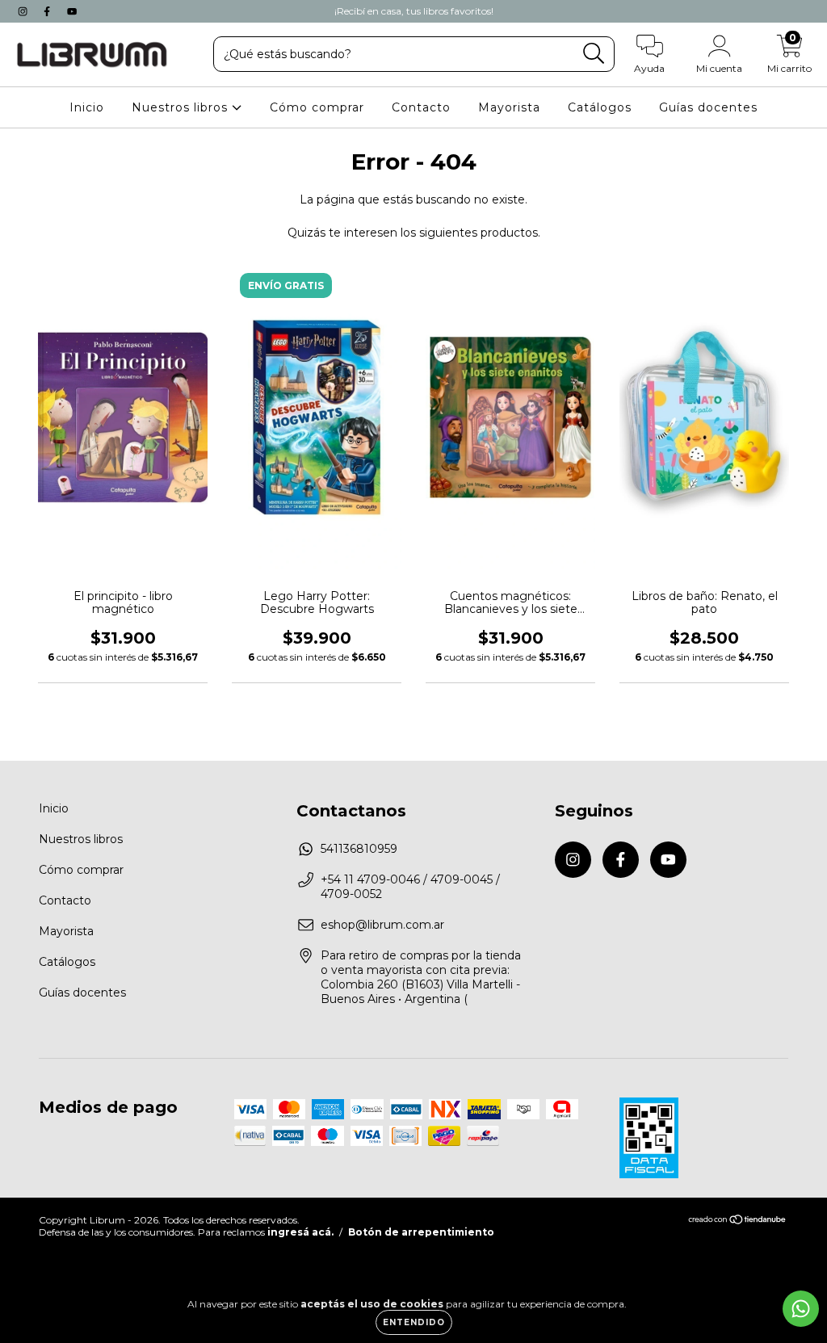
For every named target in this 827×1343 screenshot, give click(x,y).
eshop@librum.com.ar (382, 924)
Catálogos (600, 107)
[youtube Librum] (71, 11)
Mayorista (509, 107)
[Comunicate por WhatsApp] (801, 1309)
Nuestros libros (182, 107)
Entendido (414, 1322)
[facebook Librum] (48, 11)
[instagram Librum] (24, 11)
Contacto (421, 107)
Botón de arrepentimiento (421, 1232)
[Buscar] (594, 54)
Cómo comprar (317, 107)
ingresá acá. (300, 1232)
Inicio (86, 107)
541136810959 (359, 848)
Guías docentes (708, 107)
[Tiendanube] (737, 1221)
